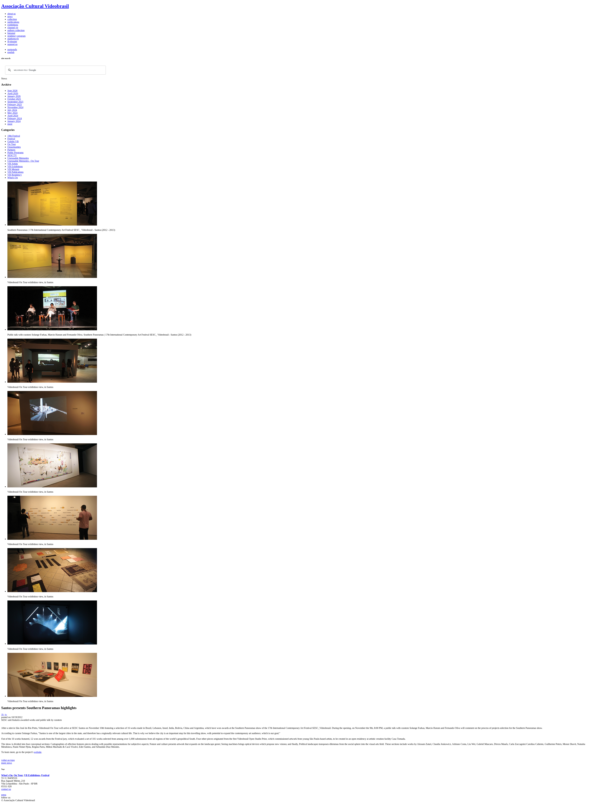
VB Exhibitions (32, 775)
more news (6, 763)
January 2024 (14, 121)
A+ (2, 714)
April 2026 (12, 93)
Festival (45, 775)
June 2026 (12, 90)
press (3, 794)
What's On (7, 775)
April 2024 (12, 115)
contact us (6, 789)
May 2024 (12, 113)
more (9, 124)
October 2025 (14, 99)
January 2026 (14, 96)
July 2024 (12, 110)
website (37, 752)
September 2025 (15, 101)
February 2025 (14, 104)
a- (6, 714)
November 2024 (15, 107)
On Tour (18, 775)
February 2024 (14, 118)
